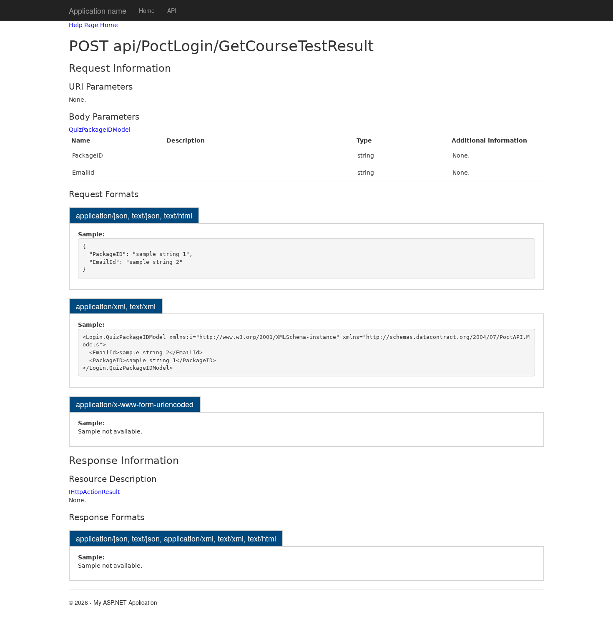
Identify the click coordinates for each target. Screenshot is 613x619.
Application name (97, 10)
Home (147, 10)
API (171, 10)
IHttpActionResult (94, 492)
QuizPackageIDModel (100, 129)
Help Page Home (93, 25)
